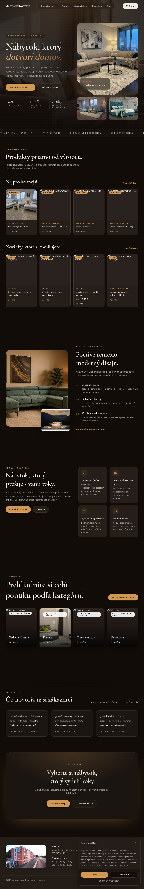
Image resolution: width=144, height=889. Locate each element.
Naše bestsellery (50, 87)
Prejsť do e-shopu (19, 87)
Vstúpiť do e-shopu (18, 509)
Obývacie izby (80, 6)
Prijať (94, 874)
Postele (65, 6)
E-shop (132, 6)
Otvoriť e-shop (58, 803)
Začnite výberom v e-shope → (90, 429)
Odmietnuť (123, 874)
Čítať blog (41, 509)
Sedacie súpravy (49, 6)
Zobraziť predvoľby (109, 881)
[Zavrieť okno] (136, 843)
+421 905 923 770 (84, 803)
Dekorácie (97, 6)
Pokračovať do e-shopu (123, 597)
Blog (109, 6)
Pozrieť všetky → (130, 183)
